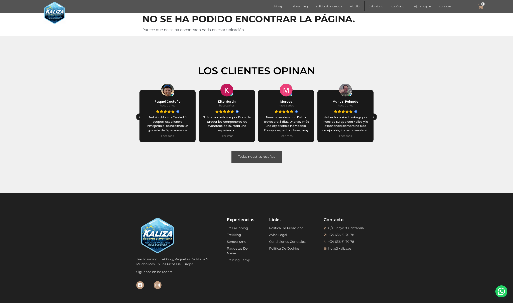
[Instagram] (157, 285)
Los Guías (397, 6)
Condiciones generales (287, 242)
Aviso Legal (278, 235)
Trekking (276, 6)
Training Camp (238, 260)
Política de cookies (284, 248)
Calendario (376, 6)
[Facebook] (140, 285)
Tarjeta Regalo (421, 6)
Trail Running (299, 6)
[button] (374, 117)
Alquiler (355, 6)
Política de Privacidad (286, 228)
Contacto (445, 6)
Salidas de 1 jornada (329, 6)
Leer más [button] (167, 135)
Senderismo (236, 242)
